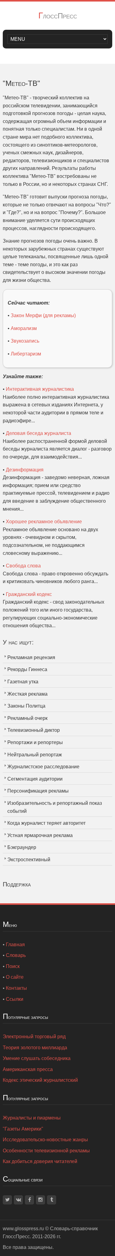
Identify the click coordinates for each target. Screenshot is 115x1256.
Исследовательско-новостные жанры (45, 1139)
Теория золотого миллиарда (35, 1047)
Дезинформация (25, 469)
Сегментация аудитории (35, 779)
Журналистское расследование (43, 766)
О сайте (15, 977)
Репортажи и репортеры (35, 742)
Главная (15, 944)
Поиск (13, 966)
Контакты (16, 988)
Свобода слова (23, 565)
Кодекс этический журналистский (40, 1080)
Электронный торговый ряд (34, 1036)
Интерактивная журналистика (40, 389)
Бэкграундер (21, 847)
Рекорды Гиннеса (27, 669)
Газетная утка (22, 681)
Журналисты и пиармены (32, 1117)
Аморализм (24, 328)
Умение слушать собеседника (37, 1058)
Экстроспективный (28, 859)
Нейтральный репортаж (34, 754)
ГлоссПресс (57, 16)
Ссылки (14, 999)
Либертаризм (26, 353)
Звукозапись (25, 341)
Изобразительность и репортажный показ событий (54, 807)
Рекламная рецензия (31, 657)
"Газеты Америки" (23, 1128)
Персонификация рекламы (38, 790)
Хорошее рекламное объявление (44, 521)
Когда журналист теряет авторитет (46, 823)
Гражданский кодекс (29, 594)
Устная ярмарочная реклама (40, 835)
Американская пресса (28, 1069)
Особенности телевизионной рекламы (46, 1150)
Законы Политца (26, 706)
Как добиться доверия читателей (40, 1161)
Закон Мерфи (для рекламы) (43, 315)
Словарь (16, 955)
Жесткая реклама (27, 694)
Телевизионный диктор (33, 730)
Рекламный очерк (27, 718)
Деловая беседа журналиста (38, 433)
